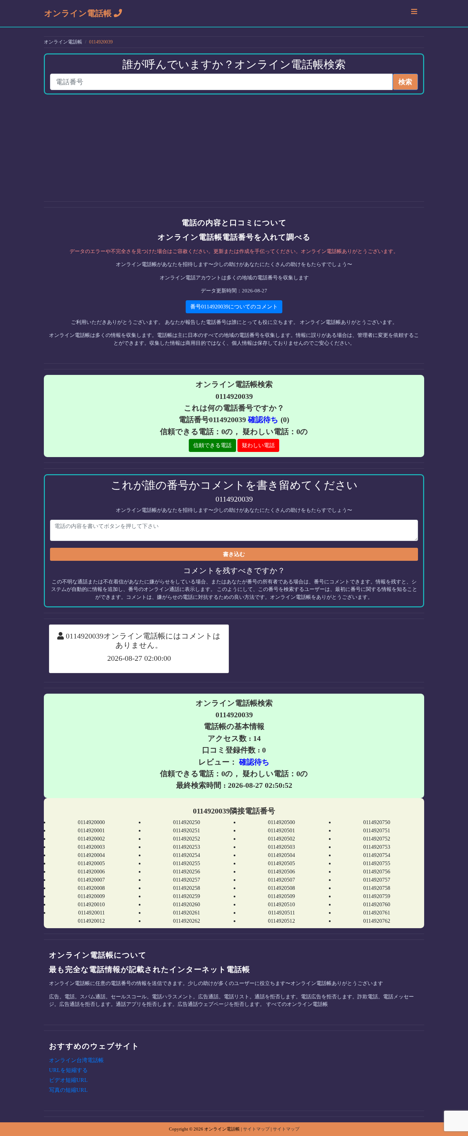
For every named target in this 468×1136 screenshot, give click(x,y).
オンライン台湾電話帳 (76, 1060)
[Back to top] (455, 1101)
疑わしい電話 (258, 445)
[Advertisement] (234, 148)
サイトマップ (256, 1129)
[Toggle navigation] (414, 13)
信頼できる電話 (212, 445)
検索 (405, 82)
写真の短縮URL (68, 1090)
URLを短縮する (68, 1070)
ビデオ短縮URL (68, 1080)
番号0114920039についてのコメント (234, 307)
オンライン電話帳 (79, 13)
